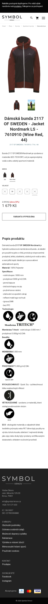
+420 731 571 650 (9, 505)
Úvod (4, 26)
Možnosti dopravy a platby (14, 534)
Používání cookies (10, 551)
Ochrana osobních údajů (13, 529)
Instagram (6, 581)
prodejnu (18, 6)
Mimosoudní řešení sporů (14, 546)
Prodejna (6, 564)
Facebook (6, 576)
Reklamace (7, 538)
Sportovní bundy (28, 26)
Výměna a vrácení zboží (13, 542)
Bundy (17, 26)
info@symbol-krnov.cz (11, 501)
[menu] (43, 18)
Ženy (10, 26)
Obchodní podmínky (11, 525)
